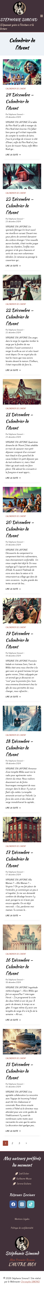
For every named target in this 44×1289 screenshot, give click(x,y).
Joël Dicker (24, 1173)
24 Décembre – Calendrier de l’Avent (19, 101)
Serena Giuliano (24, 1183)
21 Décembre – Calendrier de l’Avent (19, 421)
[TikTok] (31, 1204)
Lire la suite (13, 154)
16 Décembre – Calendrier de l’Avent (19, 967)
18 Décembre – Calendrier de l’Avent (19, 748)
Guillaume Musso (24, 1178)
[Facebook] (13, 1204)
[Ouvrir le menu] (41, 16)
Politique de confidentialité (22, 1227)
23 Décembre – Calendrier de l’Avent (19, 206)
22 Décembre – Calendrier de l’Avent (19, 317)
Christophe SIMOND (30, 1281)
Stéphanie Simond (15, 114)
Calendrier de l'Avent (16, 89)
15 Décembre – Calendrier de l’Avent (19, 1071)
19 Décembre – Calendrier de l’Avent (19, 640)
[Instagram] (22, 1204)
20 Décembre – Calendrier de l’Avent (20, 529)
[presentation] (22, 72)
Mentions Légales (22, 1219)
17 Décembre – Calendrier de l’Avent (19, 859)
